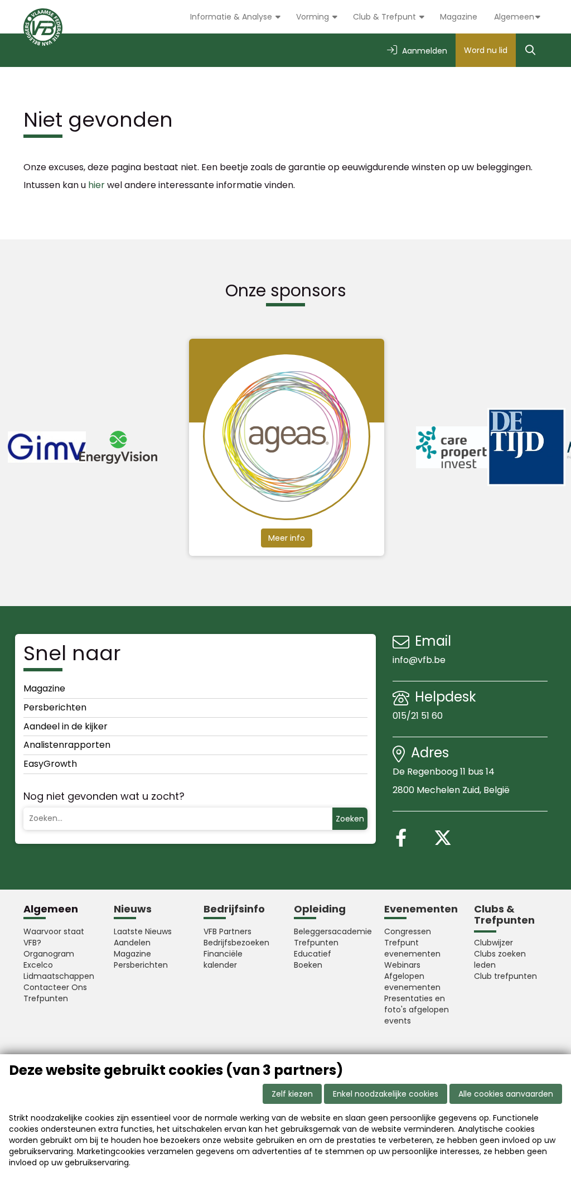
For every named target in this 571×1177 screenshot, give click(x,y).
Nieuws (133, 909)
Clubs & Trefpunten (504, 914)
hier (96, 185)
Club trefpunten (505, 976)
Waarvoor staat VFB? (53, 937)
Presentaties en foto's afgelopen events (416, 1009)
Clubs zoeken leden (500, 959)
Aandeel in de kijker (65, 726)
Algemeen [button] (514, 16)
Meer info (293, 538)
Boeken (308, 965)
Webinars (402, 965)
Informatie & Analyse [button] (232, 16)
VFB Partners (227, 931)
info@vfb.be (419, 660)
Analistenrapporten (66, 744)
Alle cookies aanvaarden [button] (505, 1093)
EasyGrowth (50, 763)
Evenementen (421, 909)
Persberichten (54, 707)
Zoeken (350, 818)
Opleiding (320, 909)
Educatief (312, 953)
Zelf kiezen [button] (292, 1093)
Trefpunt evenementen (412, 948)
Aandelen (132, 942)
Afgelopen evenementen (412, 982)
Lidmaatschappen (58, 976)
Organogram (48, 953)
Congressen (407, 931)
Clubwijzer (493, 942)
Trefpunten (45, 998)
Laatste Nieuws (143, 931)
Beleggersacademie (330, 931)
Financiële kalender (223, 959)
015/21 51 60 (419, 715)
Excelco (38, 965)
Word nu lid (485, 50)
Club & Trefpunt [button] (385, 16)
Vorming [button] (313, 16)
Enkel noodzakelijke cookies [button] (385, 1093)
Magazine (458, 16)
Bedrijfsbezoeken (236, 942)
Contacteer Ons (55, 987)
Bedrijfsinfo (234, 909)
